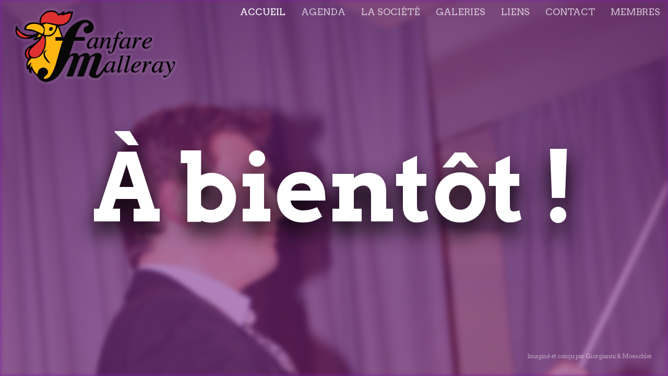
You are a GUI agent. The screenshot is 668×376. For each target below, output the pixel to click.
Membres (635, 11)
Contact (570, 11)
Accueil (262, 11)
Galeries (460, 11)
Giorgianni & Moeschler (619, 356)
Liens (515, 11)
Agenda (323, 11)
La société (390, 11)
